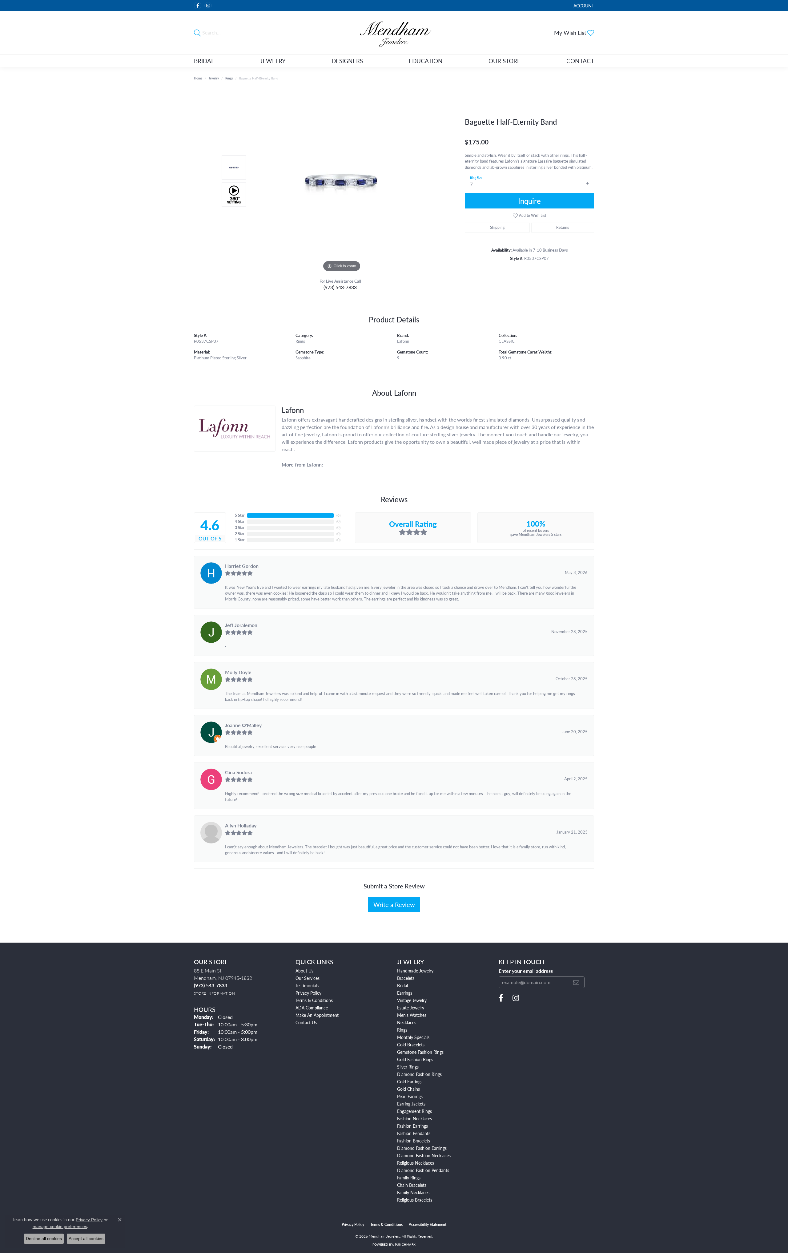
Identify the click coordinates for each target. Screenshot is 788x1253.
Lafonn (403, 341)
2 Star (239, 533)
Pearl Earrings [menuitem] (410, 1096)
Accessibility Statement (427, 1224)
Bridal (204, 61)
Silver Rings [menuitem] (408, 1067)
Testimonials (307, 985)
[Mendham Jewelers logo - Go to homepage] (394, 33)
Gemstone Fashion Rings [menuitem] (420, 1052)
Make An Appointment (317, 1015)
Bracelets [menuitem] (405, 978)
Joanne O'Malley (243, 725)
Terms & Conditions (314, 1000)
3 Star (239, 527)
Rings (229, 78)
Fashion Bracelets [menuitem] (413, 1141)
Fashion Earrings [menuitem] (412, 1126)
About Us (304, 971)
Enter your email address (526, 970)
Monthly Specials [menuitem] (413, 1037)
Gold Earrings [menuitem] (409, 1081)
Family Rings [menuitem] (408, 1177)
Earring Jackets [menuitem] (411, 1104)
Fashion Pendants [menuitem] (413, 1133)
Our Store (504, 61)
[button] (583, 5)
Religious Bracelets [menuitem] (414, 1200)
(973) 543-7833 (340, 287)
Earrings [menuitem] (404, 993)
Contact (580, 61)
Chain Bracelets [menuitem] (411, 1185)
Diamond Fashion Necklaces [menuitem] (424, 1155)
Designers (347, 61)
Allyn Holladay (240, 825)
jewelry (214, 78)
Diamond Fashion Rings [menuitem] (419, 1074)
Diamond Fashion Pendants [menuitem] (423, 1170)
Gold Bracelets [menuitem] (410, 1044)
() (338, 515)
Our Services (308, 978)
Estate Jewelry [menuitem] (410, 1007)
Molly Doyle (238, 672)
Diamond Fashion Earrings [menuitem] (422, 1148)
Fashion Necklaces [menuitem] (414, 1118)
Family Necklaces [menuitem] (413, 1192)
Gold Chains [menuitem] (408, 1089)
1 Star (239, 540)
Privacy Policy (308, 993)
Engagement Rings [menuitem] (414, 1111)
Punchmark (405, 1244)
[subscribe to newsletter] (576, 982)
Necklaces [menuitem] (406, 1022)
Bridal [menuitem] (402, 985)
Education (426, 61)
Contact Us (306, 1022)
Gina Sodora (238, 772)
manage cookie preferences (60, 1226)
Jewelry (273, 61)
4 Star (239, 521)
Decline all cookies (44, 1238)
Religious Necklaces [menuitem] (415, 1163)
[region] (341, 181)
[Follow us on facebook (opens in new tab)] (197, 5)
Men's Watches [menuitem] (411, 1015)
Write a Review (394, 904)
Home (198, 78)
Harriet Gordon (242, 565)
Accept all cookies (86, 1238)
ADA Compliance (312, 1007)
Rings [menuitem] (402, 1030)
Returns (562, 227)
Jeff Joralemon (241, 625)
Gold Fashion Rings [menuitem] (415, 1059)
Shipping (497, 227)
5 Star (239, 515)
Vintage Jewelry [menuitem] (412, 1000)
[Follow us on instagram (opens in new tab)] (208, 5)
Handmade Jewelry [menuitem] (415, 971)
